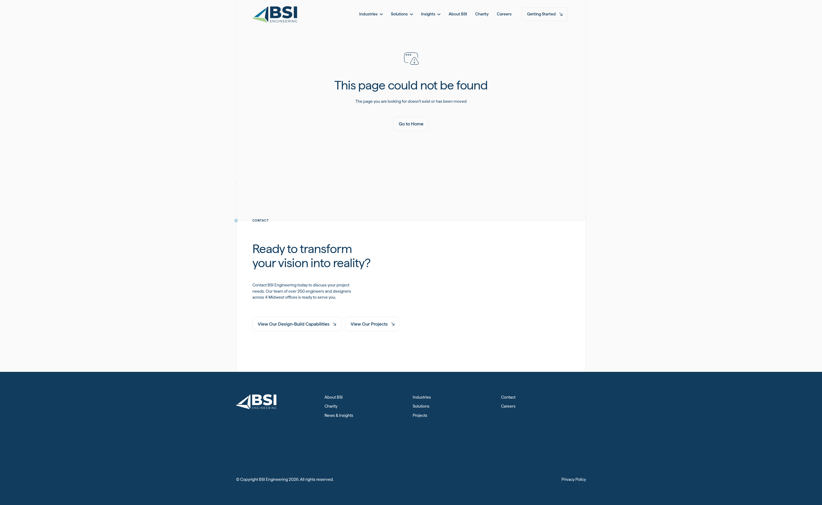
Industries (422, 397)
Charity (331, 406)
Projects (420, 415)
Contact (508, 397)
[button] (371, 14)
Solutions (421, 406)
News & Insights (339, 415)
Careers (508, 406)
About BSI (334, 397)
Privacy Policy (573, 479)
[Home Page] (274, 14)
